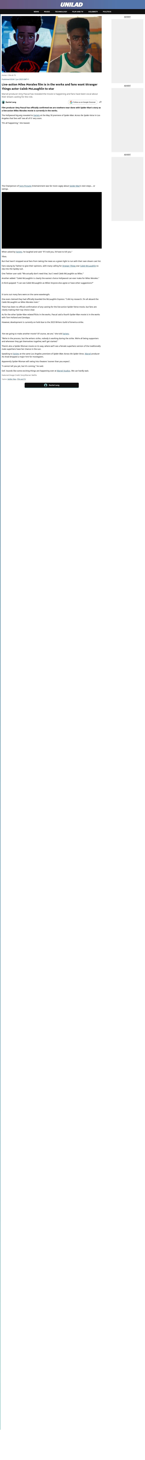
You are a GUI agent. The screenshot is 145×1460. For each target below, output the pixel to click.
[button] (100, 102)
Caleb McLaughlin (88, 266)
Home (4, 75)
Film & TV (12, 75)
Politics (107, 12)
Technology (61, 12)
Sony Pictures (25, 186)
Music (47, 12)
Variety (36, 115)
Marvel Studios (63, 370)
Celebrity (93, 12)
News (36, 12)
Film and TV (77, 12)
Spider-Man (75, 186)
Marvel (88, 353)
